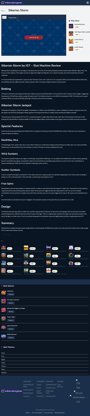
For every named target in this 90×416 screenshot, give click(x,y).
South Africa (40, 396)
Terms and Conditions (37, 412)
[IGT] (4, 17)
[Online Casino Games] (11, 2)
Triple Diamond (35, 261)
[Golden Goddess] (3, 272)
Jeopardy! (55, 246)
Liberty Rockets (12, 325)
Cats (31, 246)
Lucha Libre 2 (79, 39)
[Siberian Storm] (3, 264)
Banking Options (28, 393)
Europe (39, 387)
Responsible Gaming (60, 412)
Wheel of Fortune (57, 261)
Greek (3, 363)
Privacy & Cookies (48, 412)
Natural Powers (35, 253)
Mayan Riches (11, 253)
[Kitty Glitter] (71, 249)
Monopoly (55, 268)
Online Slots (49, 381)
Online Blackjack (51, 384)
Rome (3, 369)
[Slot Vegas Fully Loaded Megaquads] (71, 35)
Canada (39, 384)
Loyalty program (28, 389)
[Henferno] (3, 294)
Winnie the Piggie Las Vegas (16, 308)
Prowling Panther (80, 253)
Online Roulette (50, 396)
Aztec (3, 353)
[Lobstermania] (3, 249)
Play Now (11, 294)
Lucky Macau (79, 47)
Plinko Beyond (11, 334)
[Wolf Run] (71, 264)
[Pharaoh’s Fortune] (48, 257)
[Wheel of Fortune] (48, 264)
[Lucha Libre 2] (71, 43)
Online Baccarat (51, 387)
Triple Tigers (11, 317)
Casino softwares (60, 385)
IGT (62, 73)
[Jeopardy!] (48, 249)
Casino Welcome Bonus (28, 385)
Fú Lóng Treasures (13, 299)
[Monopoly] (48, 272)
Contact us (26, 396)
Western (4, 372)
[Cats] (26, 249)
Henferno (10, 291)
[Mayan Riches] (3, 257)
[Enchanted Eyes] (71, 28)
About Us (28, 412)
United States (41, 381)
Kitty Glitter (79, 246)
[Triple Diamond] (26, 264)
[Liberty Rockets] (3, 329)
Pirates (3, 366)
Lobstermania (11, 246)
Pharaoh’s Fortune (58, 253)
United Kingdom (39, 392)
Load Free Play (33, 37)
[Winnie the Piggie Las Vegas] (3, 311)
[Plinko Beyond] (3, 337)
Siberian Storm (12, 261)
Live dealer (60, 381)
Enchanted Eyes (80, 24)
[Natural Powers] (26, 257)
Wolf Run (78, 261)
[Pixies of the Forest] (26, 272)
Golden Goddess (12, 268)
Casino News (27, 381)
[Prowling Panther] (71, 257)
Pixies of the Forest (36, 268)
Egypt (3, 359)
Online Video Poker (50, 392)
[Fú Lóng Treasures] (3, 303)
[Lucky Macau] (71, 50)
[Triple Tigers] (3, 320)
